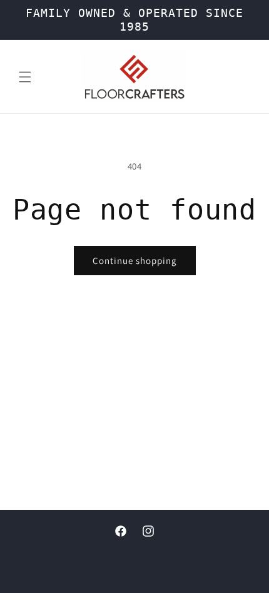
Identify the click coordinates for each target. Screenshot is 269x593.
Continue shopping (135, 260)
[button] (25, 77)
